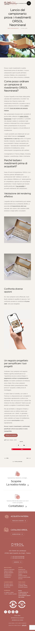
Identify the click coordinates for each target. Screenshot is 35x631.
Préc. (7, 458)
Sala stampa (21, 597)
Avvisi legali (17, 615)
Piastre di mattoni (8, 571)
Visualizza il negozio (18, 520)
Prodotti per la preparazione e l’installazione (7, 576)
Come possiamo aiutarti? (24, 595)
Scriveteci (16, 562)
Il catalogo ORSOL (22, 585)
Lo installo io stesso (9, 592)
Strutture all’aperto (8, 572)
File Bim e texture (22, 575)
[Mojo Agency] (24, 625)
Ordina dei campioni (11, 435)
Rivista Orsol (7, 587)
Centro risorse (21, 584)
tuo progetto (20, 186)
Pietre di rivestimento (9, 569)
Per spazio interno (8, 584)
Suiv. (28, 458)
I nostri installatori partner (10, 594)
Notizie (20, 590)
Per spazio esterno (8, 585)
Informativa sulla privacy (17, 617)
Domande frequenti (23, 587)
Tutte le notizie (18, 461)
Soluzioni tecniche (22, 571)
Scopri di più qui (16, 534)
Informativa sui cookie (17, 620)
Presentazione (21, 569)
